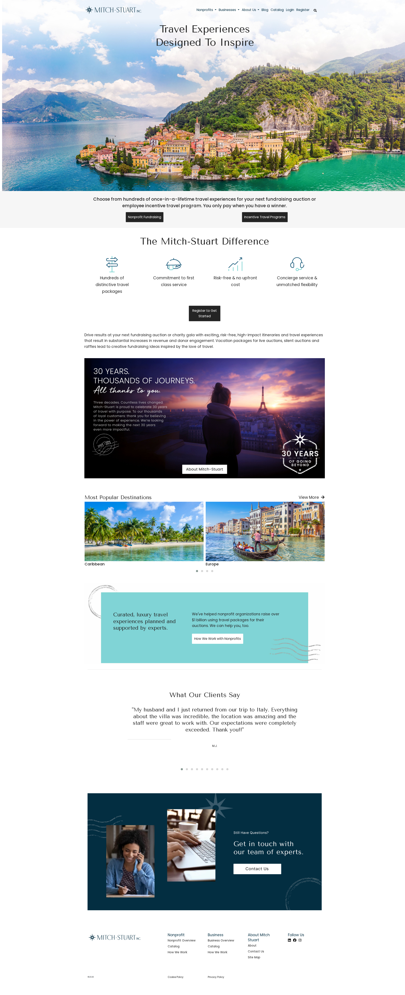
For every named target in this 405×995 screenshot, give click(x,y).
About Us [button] (249, 10)
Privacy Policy (216, 977)
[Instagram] (299, 940)
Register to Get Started (204, 313)
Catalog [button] (277, 10)
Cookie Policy (176, 977)
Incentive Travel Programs (264, 217)
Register (302, 10)
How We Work (177, 952)
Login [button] (290, 10)
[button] (197, 571)
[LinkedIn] (289, 940)
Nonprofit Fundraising (144, 217)
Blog (265, 10)
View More (310, 497)
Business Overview (221, 941)
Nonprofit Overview (182, 941)
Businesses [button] (228, 10)
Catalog (174, 946)
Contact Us (256, 951)
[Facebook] (294, 940)
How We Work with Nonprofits (217, 638)
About (252, 946)
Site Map (254, 957)
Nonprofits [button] (205, 10)
